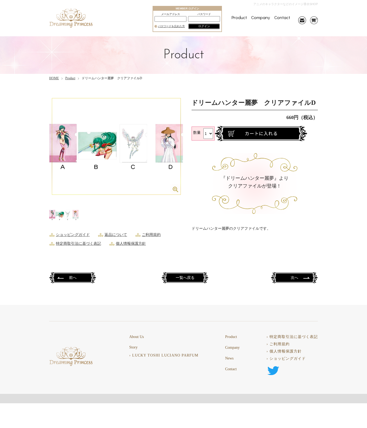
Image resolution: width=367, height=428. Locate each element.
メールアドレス (170, 14)
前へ (73, 278)
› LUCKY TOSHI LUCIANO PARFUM (163, 355)
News (229, 358)
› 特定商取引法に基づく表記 (292, 337)
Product (239, 17)
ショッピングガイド (73, 235)
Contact (282, 17)
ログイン (204, 26)
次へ (294, 278)
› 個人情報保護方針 (284, 351)
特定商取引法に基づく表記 (78, 244)
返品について (116, 235)
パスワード (204, 14)
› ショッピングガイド (286, 359)
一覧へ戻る (185, 278)
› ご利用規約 (278, 344)
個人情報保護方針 (131, 244)
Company (260, 17)
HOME (54, 78)
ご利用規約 (151, 235)
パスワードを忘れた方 (171, 26)
